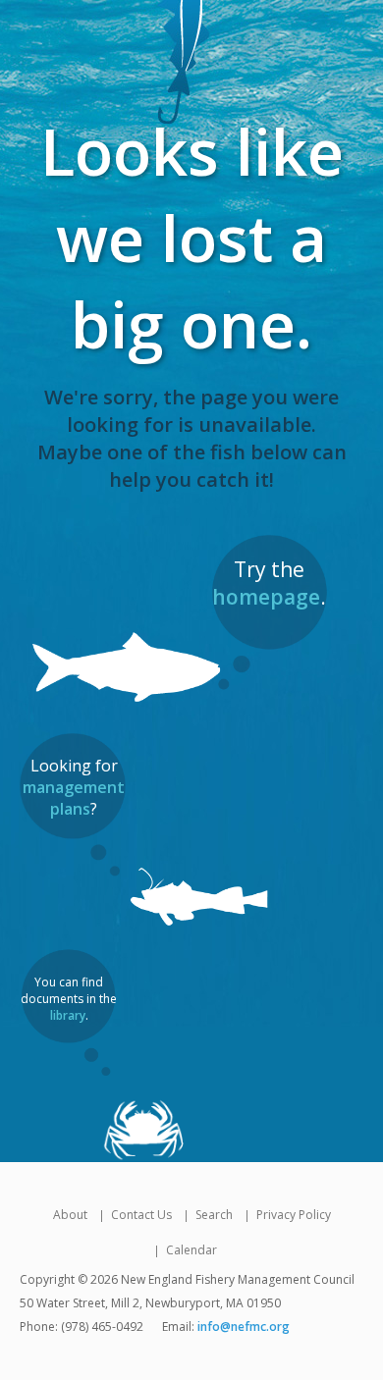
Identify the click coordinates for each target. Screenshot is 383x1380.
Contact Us (141, 1214)
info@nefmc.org (243, 1326)
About (70, 1214)
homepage (266, 596)
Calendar (191, 1250)
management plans (74, 798)
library (67, 1015)
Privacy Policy (293, 1214)
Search (214, 1214)
